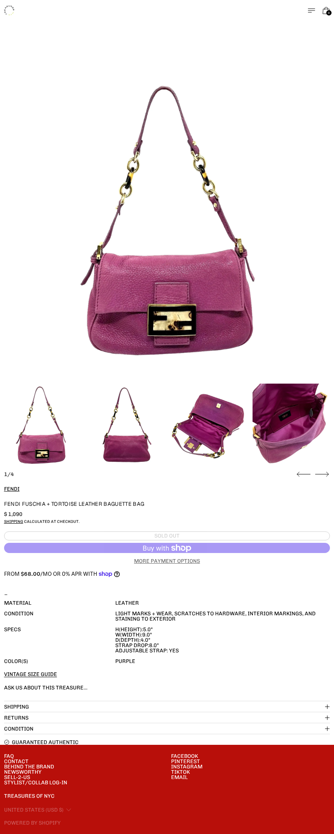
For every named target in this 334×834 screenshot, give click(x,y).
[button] (167, 218)
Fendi (12, 489)
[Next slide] (322, 474)
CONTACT (16, 761)
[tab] (40, 424)
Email (179, 777)
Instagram (186, 766)
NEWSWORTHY (23, 772)
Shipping (13, 521)
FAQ (9, 756)
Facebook (184, 756)
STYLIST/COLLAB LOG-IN (35, 782)
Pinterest (185, 761)
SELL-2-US (17, 777)
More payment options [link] (167, 561)
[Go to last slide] (304, 474)
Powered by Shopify (32, 823)
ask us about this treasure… (46, 688)
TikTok (180, 772)
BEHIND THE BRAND (29, 767)
